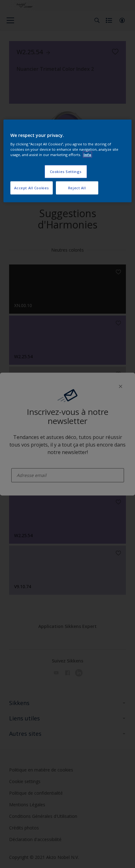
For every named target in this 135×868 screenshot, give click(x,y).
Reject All (77, 188)
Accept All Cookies (31, 188)
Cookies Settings (66, 171)
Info (87, 154)
